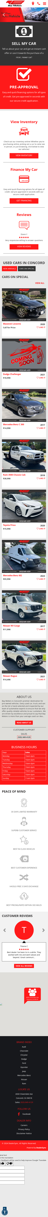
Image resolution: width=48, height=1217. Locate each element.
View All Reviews (24, 966)
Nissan (24, 1079)
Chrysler (24, 1055)
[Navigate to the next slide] (44, 14)
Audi (24, 1047)
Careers (24, 1125)
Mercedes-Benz (24, 1075)
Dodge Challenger (12, 374)
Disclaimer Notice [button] (24, 1133)
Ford (24, 1063)
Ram (24, 1083)
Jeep (24, 1071)
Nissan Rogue (10, 676)
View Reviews (24, 246)
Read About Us (24, 722)
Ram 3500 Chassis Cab (14, 474)
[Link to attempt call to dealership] (39, 4)
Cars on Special (26, 268)
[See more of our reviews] (24, 224)
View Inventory (24, 155)
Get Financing (24, 200)
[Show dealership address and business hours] (33, 4)
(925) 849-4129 (24, 737)
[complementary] (40, 1209)
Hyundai (24, 1067)
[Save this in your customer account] (41, 327)
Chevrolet (24, 1051)
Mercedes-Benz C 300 (13, 424)
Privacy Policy (24, 1129)
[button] (5, 1212)
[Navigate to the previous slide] (3, 14)
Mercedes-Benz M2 (12, 575)
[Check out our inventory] (24, 131)
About (24, 697)
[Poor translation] (9, 1164)
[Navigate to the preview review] (4, 930)
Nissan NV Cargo (11, 625)
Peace (14, 791)
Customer (17, 916)
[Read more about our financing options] (24, 179)
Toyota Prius (9, 525)
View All (39, 283)
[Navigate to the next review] (43, 930)
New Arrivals (9, 268)
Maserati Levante (12, 323)
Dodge (24, 1059)
